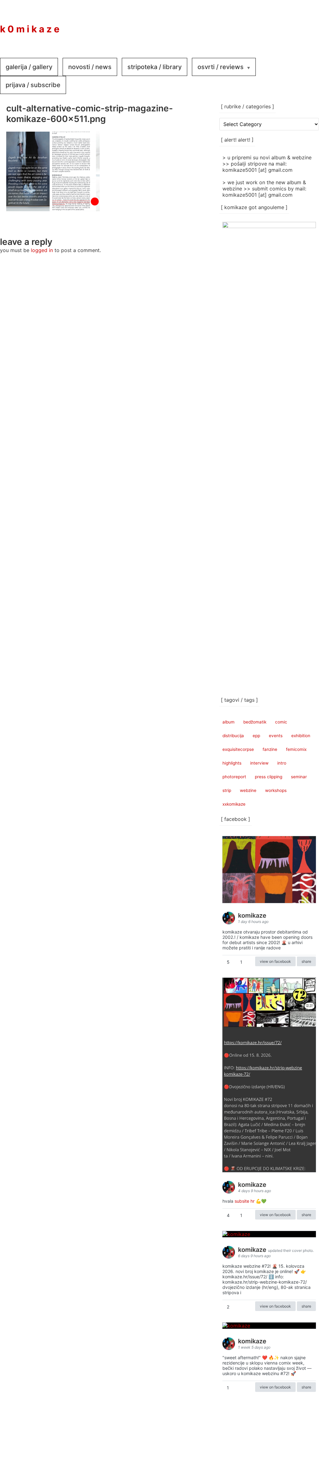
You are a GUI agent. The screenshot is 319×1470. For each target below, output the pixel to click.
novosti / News (90, 67)
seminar (299, 776)
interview (259, 763)
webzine (248, 790)
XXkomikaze (233, 804)
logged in (42, 250)
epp (256, 735)
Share (306, 961)
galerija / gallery (29, 67)
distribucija (233, 735)
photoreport (234, 776)
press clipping (268, 776)
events (276, 735)
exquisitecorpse (238, 749)
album (228, 721)
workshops (276, 790)
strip (226, 790)
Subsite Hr (245, 1201)
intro (281, 763)
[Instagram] (288, 24)
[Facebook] (269, 24)
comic (281, 721)
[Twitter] (306, 24)
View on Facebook (275, 961)
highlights (231, 763)
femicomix (296, 749)
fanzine (270, 749)
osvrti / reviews (221, 67)
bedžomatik (254, 721)
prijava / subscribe (33, 85)
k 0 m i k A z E (30, 29)
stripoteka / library (154, 67)
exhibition (300, 735)
